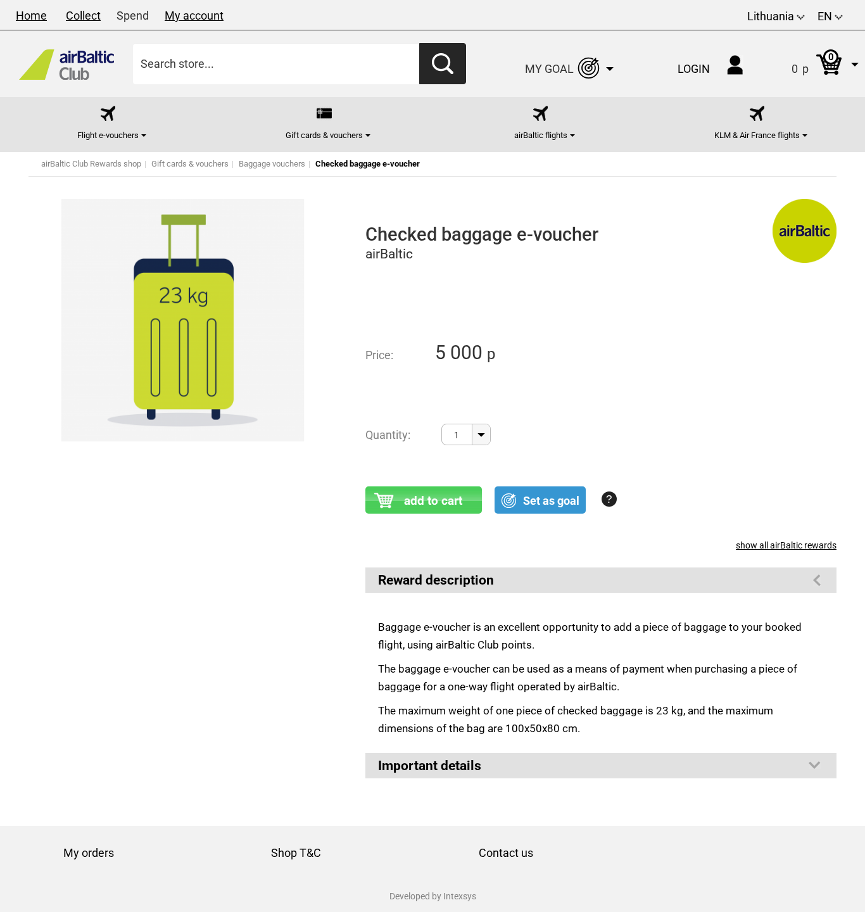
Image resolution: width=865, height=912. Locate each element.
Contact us (506, 852)
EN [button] (826, 16)
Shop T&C (296, 852)
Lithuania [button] (772, 16)
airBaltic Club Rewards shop (91, 163)
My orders (88, 852)
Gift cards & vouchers (190, 163)
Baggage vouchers (272, 163)
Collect (83, 15)
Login (694, 68)
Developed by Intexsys (432, 896)
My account (194, 15)
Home (31, 15)
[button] (812, 63)
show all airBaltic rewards (786, 545)
